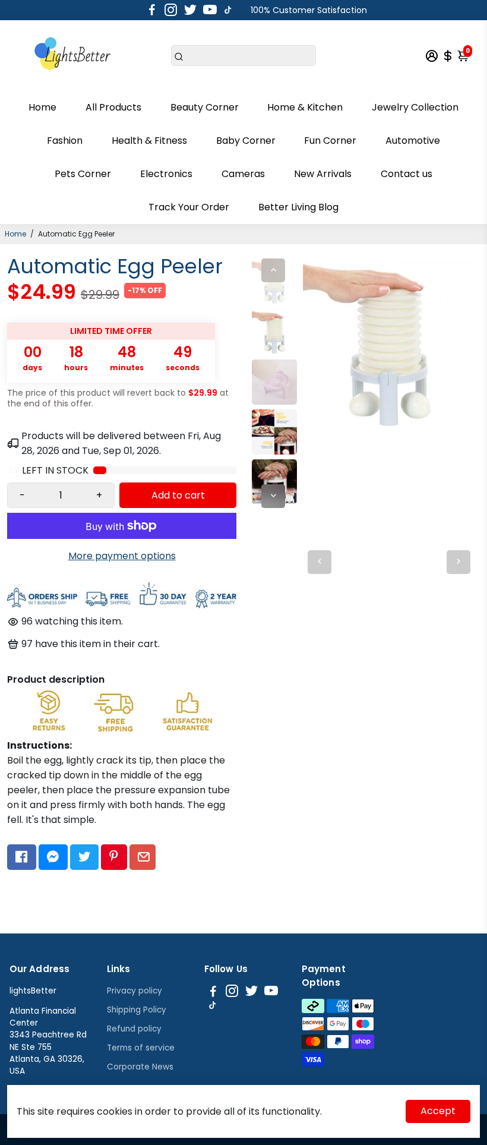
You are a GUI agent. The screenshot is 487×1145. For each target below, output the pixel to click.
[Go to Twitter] (190, 10)
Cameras (243, 174)
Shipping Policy (136, 1009)
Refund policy (134, 1028)
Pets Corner (83, 174)
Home (42, 107)
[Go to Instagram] (170, 10)
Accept (438, 1111)
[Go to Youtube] (210, 10)
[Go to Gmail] (142, 857)
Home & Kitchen (305, 107)
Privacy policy (134, 990)
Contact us (406, 174)
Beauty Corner (204, 107)
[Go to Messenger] (53, 857)
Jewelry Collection (415, 107)
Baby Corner (246, 140)
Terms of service (141, 1047)
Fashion (65, 140)
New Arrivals (323, 174)
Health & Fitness (149, 140)
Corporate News (140, 1067)
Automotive (412, 140)
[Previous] (273, 270)
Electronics (166, 174)
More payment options (122, 556)
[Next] (273, 496)
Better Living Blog (298, 207)
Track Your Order (188, 207)
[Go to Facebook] (152, 10)
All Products (113, 107)
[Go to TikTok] (228, 10)
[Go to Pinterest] (114, 857)
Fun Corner (330, 140)
